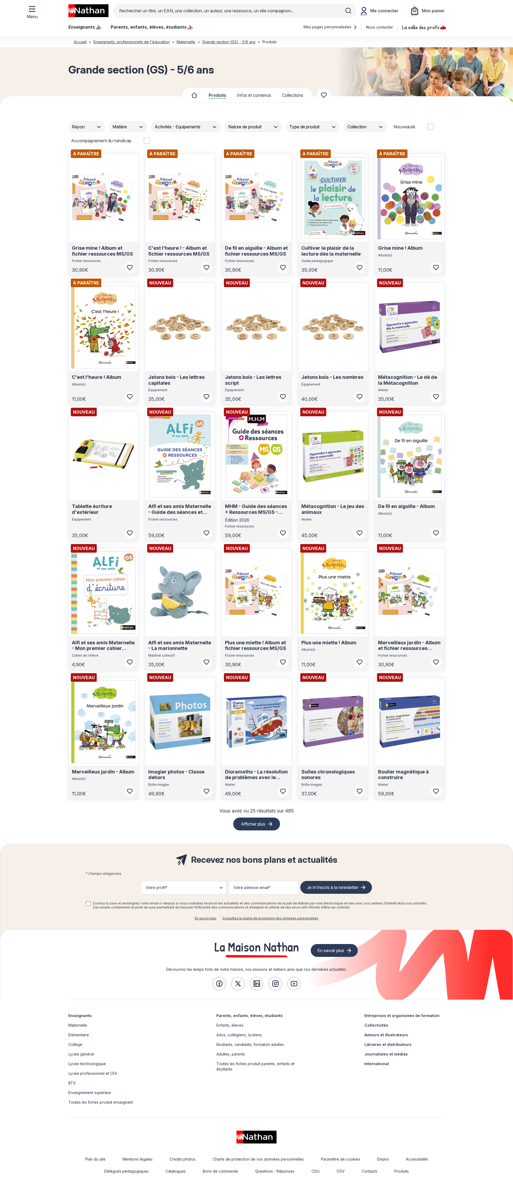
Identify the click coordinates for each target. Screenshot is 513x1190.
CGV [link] (341, 1171)
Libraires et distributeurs (387, 1044)
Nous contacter (379, 27)
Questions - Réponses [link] (274, 1171)
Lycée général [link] (81, 1054)
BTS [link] (72, 1083)
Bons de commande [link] (220, 1171)
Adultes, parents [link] (230, 1054)
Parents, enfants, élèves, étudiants (249, 1015)
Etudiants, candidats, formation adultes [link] (250, 1044)
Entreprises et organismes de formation (402, 1015)
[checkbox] (88, 903)
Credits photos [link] (183, 1159)
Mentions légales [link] (138, 1159)
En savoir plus (205, 918)
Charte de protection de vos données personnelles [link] (258, 1159)
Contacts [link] (369, 1171)
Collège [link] (75, 1044)
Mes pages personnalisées (328, 27)
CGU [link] (316, 1171)
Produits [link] (401, 1171)
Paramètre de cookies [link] (340, 1159)
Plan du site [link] (95, 1159)
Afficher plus (253, 824)
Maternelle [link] (77, 1025)
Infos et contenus (254, 95)
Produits (217, 95)
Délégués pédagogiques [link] (126, 1171)
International (376, 1063)
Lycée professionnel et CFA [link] (92, 1073)
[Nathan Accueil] (88, 10)
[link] (219, 983)
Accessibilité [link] (417, 1159)
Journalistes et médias (386, 1054)
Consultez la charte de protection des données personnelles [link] (270, 918)
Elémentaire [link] (78, 1035)
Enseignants (80, 1015)
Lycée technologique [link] (87, 1063)
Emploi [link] (383, 1159)
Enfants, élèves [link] (229, 1025)
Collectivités (376, 1025)
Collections (292, 95)
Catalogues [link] (176, 1171)
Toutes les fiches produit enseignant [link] (100, 1102)
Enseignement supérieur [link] (89, 1092)
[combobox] (87, 127)
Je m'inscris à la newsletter (332, 887)
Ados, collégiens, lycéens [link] (239, 1035)
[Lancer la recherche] (348, 11)
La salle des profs (421, 27)
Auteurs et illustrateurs (386, 1035)
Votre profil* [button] (156, 887)
